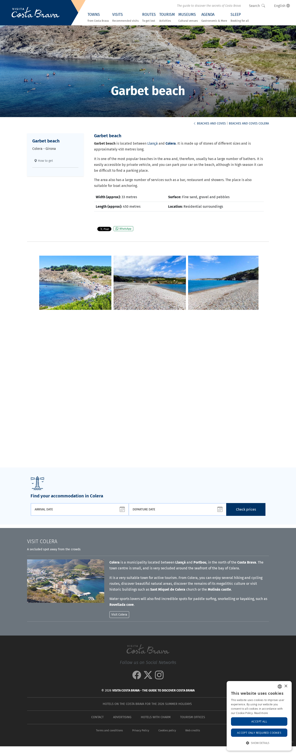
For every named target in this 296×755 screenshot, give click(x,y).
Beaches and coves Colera (249, 123)
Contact (97, 717)
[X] (148, 677)
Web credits (192, 730)
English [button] (280, 6)
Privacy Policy (140, 730)
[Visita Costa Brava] (35, 13)
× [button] (285, 686)
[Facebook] (136, 677)
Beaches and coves (211, 123)
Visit (42, 541)
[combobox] (280, 686)
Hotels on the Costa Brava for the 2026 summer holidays (147, 704)
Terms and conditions (109, 730)
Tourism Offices (192, 717)
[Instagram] (159, 677)
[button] (259, 743)
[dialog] (259, 716)
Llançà (152, 143)
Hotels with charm (156, 717)
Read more (261, 713)
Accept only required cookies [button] (259, 732)
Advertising (122, 717)
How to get (45, 161)
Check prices (246, 509)
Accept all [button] (259, 721)
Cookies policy (167, 730)
